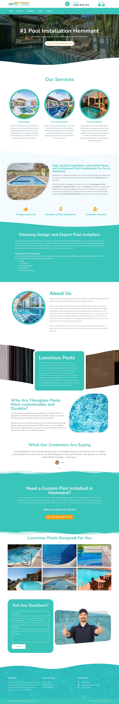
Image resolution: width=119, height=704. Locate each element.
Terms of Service (105, 701)
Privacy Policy (94, 701)
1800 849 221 (81, 5)
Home (11, 11)
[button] (9, 457)
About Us (20, 11)
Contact (49, 11)
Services (30, 11)
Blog (40, 11)
